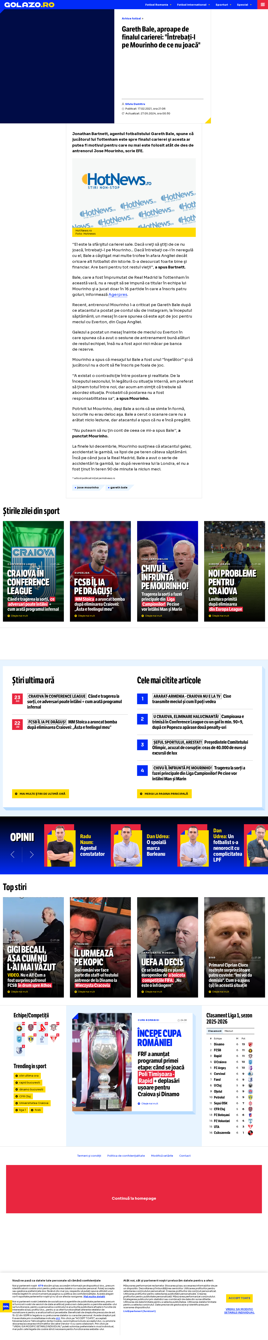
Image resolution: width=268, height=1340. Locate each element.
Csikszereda (222, 1133)
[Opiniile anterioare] (13, 854)
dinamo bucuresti (31, 1089)
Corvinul (219, 1074)
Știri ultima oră (33, 680)
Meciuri (229, 1031)
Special (242, 4)
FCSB (217, 1050)
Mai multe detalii (94, 1296)
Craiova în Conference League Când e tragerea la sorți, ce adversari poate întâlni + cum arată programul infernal (33, 571)
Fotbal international (191, 4)
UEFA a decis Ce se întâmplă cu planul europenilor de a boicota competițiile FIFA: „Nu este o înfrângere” (167, 947)
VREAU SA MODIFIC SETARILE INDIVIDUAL (239, 1311)
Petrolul (219, 1097)
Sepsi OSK (220, 1103)
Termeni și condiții (89, 1155)
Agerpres (117, 294)
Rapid (218, 1056)
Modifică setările (162, 1155)
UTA (216, 1127)
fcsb (38, 1110)
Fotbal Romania (156, 4)
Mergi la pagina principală (166, 794)
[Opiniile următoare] (31, 854)
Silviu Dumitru (135, 104)
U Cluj (218, 1085)
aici (58, 1318)
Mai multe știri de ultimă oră (42, 794)
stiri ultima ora (29, 1075)
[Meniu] (262, 4)
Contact (185, 1155)
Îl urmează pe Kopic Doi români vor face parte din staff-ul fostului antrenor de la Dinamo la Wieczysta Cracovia (100, 947)
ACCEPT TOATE (239, 1298)
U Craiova (220, 1062)
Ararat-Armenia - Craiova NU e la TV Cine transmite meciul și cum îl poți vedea (195, 699)
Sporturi (222, 4)
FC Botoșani (222, 1115)
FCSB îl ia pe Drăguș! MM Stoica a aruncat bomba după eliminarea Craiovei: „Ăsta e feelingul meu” (100, 571)
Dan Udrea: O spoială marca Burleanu (144, 845)
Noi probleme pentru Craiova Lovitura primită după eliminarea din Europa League (234, 571)
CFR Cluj (25, 1096)
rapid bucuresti (29, 1082)
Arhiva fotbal (131, 18)
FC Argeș (220, 1068)
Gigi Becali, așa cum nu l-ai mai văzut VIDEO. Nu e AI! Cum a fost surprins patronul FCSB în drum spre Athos (33, 947)
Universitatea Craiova (33, 1103)
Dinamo (219, 1044)
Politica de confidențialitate (126, 1155)
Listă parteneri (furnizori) (139, 1311)
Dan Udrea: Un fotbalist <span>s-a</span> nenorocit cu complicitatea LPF (210, 845)
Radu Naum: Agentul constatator (77, 845)
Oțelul (218, 1091)
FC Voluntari (222, 1121)
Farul (217, 1079)
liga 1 (22, 1110)
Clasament (215, 1031)
